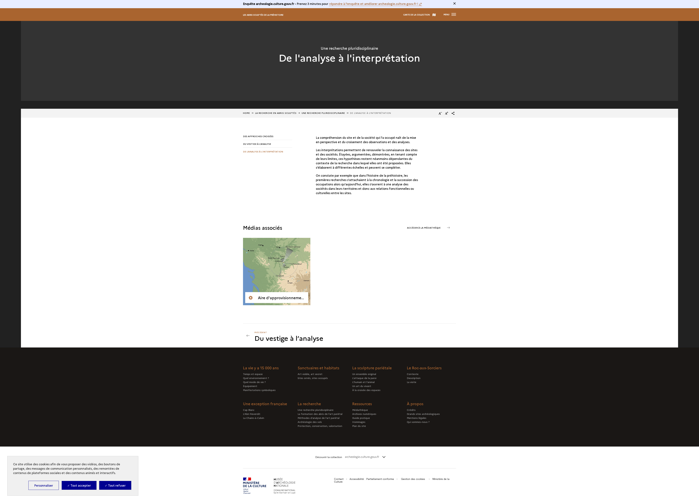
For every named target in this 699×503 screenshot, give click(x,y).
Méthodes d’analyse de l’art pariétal (318, 417)
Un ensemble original (364, 374)
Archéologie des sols (310, 421)
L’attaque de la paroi (364, 378)
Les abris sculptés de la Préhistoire (263, 14)
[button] (453, 113)
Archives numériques (364, 413)
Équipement (250, 386)
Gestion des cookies (413, 479)
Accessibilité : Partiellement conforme (372, 479)
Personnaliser (43, 485)
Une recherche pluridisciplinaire (323, 113)
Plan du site (359, 425)
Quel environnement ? (256, 378)
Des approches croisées (258, 136)
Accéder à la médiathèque (424, 227)
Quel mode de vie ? (254, 382)
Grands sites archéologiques (423, 413)
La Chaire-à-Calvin (253, 417)
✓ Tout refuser (115, 485)
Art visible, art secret (310, 374)
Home (246, 113)
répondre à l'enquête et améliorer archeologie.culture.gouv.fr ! (373, 4)
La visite (411, 382)
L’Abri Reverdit (251, 413)
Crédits (411, 409)
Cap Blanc (248, 409)
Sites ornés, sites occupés (313, 378)
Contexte (412, 374)
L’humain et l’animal (363, 382)
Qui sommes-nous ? (418, 421)
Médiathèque (360, 409)
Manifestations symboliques (259, 390)
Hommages (358, 421)
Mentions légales (416, 417)
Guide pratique (361, 417)
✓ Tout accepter (79, 485)
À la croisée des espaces (366, 390)
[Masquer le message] (454, 3)
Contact (338, 479)
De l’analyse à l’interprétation (263, 151)
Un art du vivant (361, 386)
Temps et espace (253, 374)
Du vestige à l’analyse (257, 143)
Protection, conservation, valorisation (320, 425)
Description (413, 378)
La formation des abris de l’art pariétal (320, 413)
